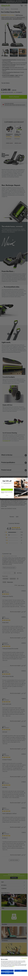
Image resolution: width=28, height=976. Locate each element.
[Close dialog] (27, 478)
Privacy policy (24, 958)
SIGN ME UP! (7, 489)
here (13, 966)
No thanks (7, 495)
